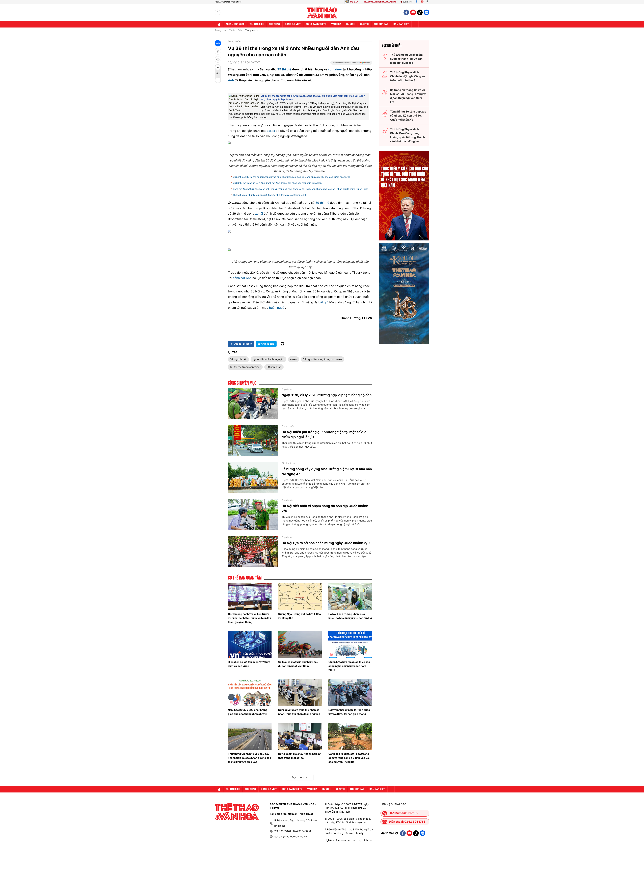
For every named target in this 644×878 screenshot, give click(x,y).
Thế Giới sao (381, 24)
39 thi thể (284, 69)
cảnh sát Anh (242, 278)
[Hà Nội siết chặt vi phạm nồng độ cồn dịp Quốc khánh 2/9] (253, 514)
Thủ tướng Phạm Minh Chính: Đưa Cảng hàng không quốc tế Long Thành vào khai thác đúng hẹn (407, 135)
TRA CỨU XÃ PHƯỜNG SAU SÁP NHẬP (380, 2)
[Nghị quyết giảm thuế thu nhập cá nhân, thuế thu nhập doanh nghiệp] (300, 692)
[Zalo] (426, 12)
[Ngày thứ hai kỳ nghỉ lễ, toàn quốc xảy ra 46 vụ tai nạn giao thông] (350, 692)
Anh (231, 80)
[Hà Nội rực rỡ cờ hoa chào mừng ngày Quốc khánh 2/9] (253, 551)
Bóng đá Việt (293, 24)
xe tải (259, 213)
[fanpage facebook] (406, 12)
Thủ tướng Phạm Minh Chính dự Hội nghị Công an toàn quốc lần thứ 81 (407, 76)
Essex (271, 131)
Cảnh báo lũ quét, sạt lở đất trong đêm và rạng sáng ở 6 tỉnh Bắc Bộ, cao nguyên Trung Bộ (348, 757)
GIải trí (364, 24)
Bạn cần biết (401, 24)
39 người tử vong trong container (322, 359)
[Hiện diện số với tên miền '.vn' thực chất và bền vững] (250, 644)
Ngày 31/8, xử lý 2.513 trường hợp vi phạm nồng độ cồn (326, 395)
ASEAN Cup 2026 (235, 24)
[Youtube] (422, 2)
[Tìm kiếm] (218, 12)
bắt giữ (323, 302)
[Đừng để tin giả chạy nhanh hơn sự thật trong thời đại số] (300, 736)
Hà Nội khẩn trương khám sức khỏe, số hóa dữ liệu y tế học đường (350, 616)
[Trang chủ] (219, 24)
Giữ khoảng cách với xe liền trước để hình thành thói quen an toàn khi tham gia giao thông (249, 618)
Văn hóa (336, 24)
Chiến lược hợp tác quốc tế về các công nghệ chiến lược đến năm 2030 (349, 666)
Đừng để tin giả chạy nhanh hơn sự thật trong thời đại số (299, 755)
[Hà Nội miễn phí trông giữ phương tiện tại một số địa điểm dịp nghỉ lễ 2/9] (253, 440)
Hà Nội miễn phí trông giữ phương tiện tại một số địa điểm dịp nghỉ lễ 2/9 (324, 434)
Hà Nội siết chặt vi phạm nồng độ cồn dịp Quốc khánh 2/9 (325, 508)
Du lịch (350, 24)
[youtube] (413, 12)
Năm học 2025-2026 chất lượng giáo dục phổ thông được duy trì (247, 712)
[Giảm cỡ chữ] (217, 80)
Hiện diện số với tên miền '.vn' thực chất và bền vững (249, 664)
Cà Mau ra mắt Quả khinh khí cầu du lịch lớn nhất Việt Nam (298, 664)
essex (293, 359)
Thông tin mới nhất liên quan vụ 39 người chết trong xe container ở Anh (270, 195)
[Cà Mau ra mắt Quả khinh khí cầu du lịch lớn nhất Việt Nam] (300, 644)
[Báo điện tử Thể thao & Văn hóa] (322, 12)
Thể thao (274, 24)
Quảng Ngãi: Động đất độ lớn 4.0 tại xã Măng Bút (299, 616)
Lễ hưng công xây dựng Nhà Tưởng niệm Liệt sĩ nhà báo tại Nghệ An (327, 471)
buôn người (277, 308)
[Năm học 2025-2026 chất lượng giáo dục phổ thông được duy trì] (250, 692)
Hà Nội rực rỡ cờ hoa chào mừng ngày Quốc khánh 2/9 (326, 543)
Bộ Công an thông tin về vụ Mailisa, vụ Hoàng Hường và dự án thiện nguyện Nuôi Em (408, 96)
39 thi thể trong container (245, 367)
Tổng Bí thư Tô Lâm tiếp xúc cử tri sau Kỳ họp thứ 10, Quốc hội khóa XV (408, 115)
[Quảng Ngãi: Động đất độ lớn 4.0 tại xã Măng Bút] (300, 596)
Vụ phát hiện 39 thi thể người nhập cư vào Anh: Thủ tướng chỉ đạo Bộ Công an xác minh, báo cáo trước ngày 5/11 (291, 177)
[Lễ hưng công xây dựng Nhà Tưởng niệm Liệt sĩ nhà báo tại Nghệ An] (253, 477)
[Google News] (351, 64)
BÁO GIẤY (354, 2)
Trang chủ (220, 30)
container (335, 69)
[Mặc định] (218, 73)
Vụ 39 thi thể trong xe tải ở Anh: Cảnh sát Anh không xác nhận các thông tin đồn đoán (277, 183)
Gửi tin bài (407, 2)
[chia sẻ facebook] (218, 51)
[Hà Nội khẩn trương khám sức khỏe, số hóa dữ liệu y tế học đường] (350, 596)
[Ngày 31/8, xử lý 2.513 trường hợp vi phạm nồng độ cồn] (253, 403)
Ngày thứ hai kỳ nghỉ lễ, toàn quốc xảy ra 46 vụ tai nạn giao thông (349, 712)
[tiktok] (420, 12)
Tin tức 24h (257, 24)
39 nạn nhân (273, 367)
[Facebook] (416, 2)
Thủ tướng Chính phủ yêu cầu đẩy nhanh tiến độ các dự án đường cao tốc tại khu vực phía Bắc (249, 757)
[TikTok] (428, 2)
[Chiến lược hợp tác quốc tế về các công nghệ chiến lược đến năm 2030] (350, 644)
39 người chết (238, 359)
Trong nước (251, 30)
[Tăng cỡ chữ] (217, 67)
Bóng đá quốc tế (316, 24)
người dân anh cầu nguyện (268, 359)
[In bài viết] (218, 59)
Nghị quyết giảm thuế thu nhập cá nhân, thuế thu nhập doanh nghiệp (299, 712)
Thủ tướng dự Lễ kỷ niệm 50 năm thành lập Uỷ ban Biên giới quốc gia (406, 58)
